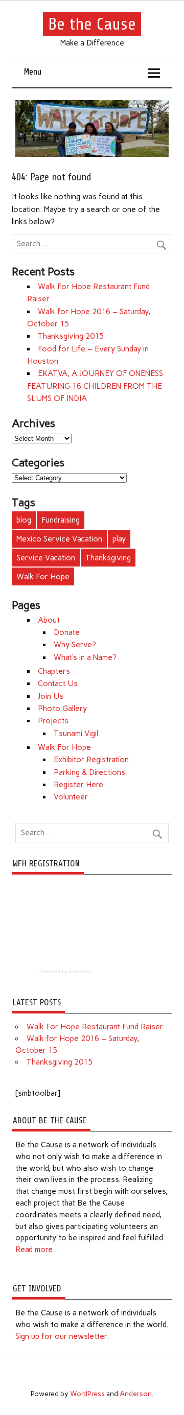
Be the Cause (92, 24)
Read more (34, 1249)
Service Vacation (45, 557)
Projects (53, 720)
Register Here (78, 784)
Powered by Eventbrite (66, 971)
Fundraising (60, 520)
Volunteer (71, 796)
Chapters (54, 671)
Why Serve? (75, 644)
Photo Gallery (62, 708)
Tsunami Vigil (76, 733)
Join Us (50, 696)
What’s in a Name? (85, 657)
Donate (67, 632)
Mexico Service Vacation (59, 539)
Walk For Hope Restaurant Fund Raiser (95, 1026)
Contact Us (58, 683)
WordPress (87, 1393)
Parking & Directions (89, 772)
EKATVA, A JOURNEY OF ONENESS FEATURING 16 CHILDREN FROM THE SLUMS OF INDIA (95, 386)
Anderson (136, 1393)
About (49, 620)
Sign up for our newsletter (61, 1336)
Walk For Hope (43, 576)
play (119, 539)
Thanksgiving (108, 557)
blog (23, 520)
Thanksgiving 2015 (71, 336)
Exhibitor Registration (91, 759)
